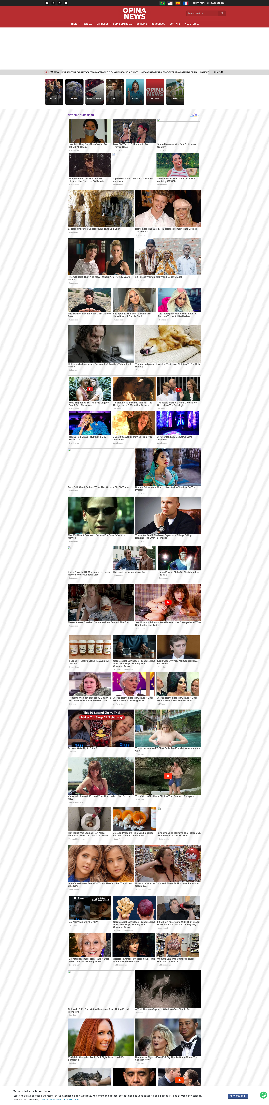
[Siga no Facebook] (47, 3)
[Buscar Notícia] (222, 13)
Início (75, 23)
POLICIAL (88, 23)
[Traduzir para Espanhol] (178, 3)
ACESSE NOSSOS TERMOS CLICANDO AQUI (59, 1100)
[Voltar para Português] (162, 3)
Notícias (142, 23)
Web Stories (192, 24)
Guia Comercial (123, 23)
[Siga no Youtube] (66, 3)
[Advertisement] (134, 48)
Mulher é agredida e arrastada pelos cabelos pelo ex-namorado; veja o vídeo (71, 72)
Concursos (159, 23)
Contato (176, 23)
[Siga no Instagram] (53, 3)
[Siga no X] (59, 3)
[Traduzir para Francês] (186, 3)
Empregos (104, 23)
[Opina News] (134, 13)
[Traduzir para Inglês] (170, 3)
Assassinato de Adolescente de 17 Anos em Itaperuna (143, 72)
